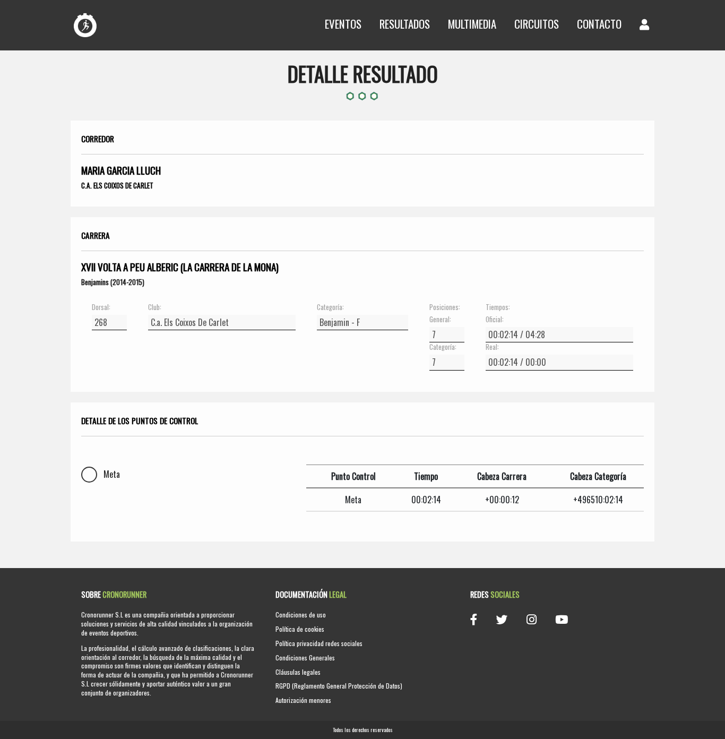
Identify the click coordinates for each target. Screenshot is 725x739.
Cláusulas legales (298, 671)
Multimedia (472, 23)
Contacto (599, 23)
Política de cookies (299, 628)
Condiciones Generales (305, 657)
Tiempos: (498, 307)
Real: (492, 347)
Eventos (343, 23)
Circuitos (536, 23)
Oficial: (495, 319)
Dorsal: (101, 307)
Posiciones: (444, 307)
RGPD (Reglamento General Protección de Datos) (338, 685)
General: (440, 319)
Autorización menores (303, 699)
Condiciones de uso (300, 614)
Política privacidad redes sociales (318, 643)
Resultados (404, 23)
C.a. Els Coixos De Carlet (117, 185)
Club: (154, 307)
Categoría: (330, 307)
